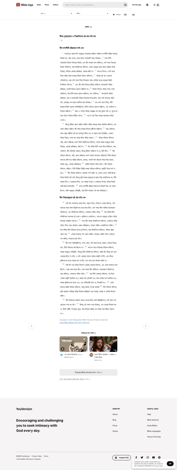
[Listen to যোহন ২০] (125, 15)
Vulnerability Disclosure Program (28, 459)
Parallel (118, 14)
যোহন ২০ (43, 13)
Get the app (136, 5)
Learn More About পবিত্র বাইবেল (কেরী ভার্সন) (75, 322)
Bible (39, 5)
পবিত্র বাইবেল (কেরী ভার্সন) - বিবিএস (74, 379)
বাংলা (61, 379)
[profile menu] (156, 4)
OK (170, 464)
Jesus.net (98, 360)
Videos (55, 5)
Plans (47, 5)
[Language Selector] (147, 4)
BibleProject (68, 357)
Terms (46, 456)
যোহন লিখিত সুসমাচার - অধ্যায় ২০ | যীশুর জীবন (105, 355)
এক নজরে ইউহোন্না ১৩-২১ (76, 354)
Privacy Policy (37, 456)
